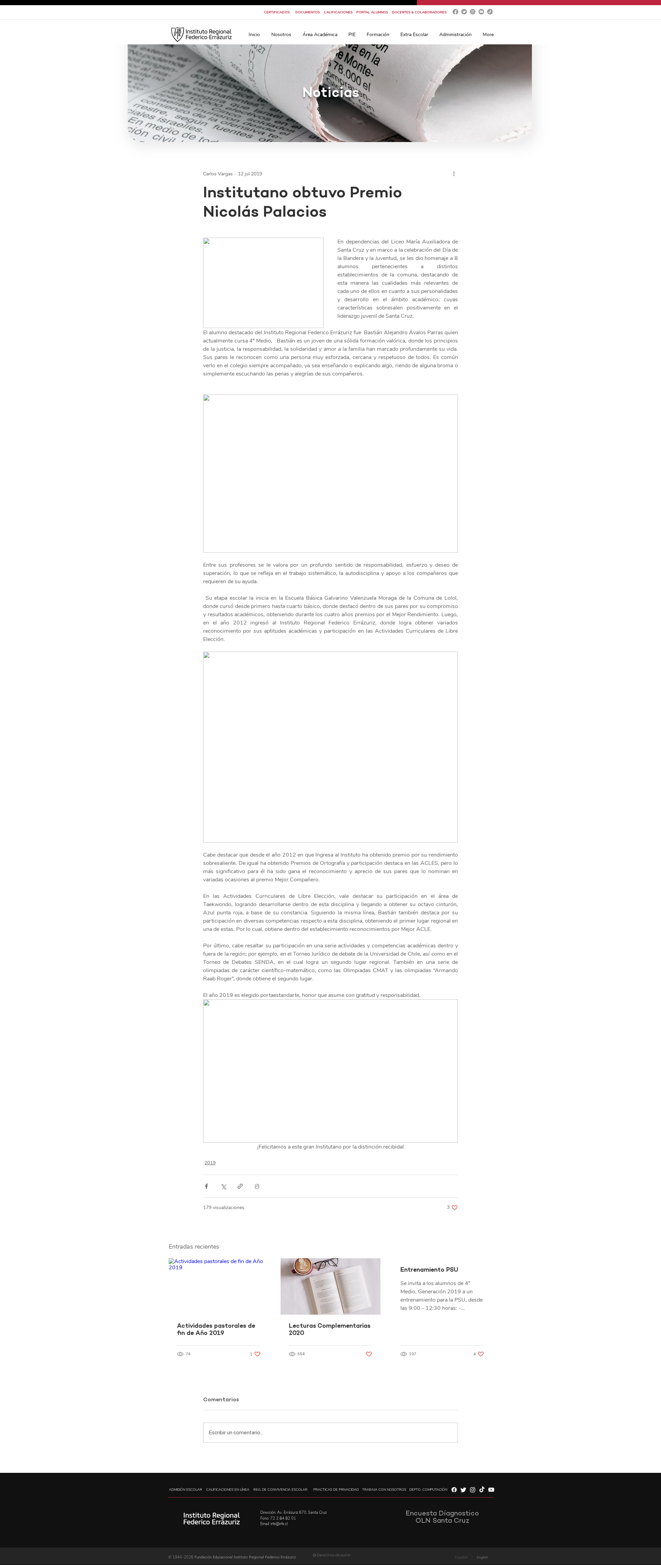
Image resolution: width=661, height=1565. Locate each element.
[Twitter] (464, 11)
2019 (210, 1163)
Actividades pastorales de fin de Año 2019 (216, 1330)
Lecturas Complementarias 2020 (329, 1330)
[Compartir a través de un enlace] (240, 1186)
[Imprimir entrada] (257, 1186)
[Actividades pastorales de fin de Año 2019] (219, 1286)
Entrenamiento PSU (429, 1270)
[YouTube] (481, 11)
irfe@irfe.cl (279, 1523)
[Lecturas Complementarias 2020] (331, 1286)
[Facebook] (455, 11)
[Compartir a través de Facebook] (206, 1186)
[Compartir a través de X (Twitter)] (223, 1186)
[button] (281, 34)
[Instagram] (472, 11)
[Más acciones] (454, 174)
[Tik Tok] (490, 11)
